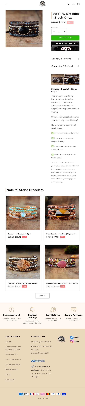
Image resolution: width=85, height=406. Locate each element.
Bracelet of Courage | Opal (19, 234)
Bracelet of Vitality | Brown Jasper (23, 283)
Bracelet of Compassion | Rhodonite (62, 283)
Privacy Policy (11, 354)
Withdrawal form (13, 364)
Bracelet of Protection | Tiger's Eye (61, 234)
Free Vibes (45, 398)
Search (8, 342)
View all (42, 295)
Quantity (54, 27)
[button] (6, 4)
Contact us (10, 379)
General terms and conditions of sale (13, 348)
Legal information (13, 359)
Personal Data (11, 369)
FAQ (7, 374)
